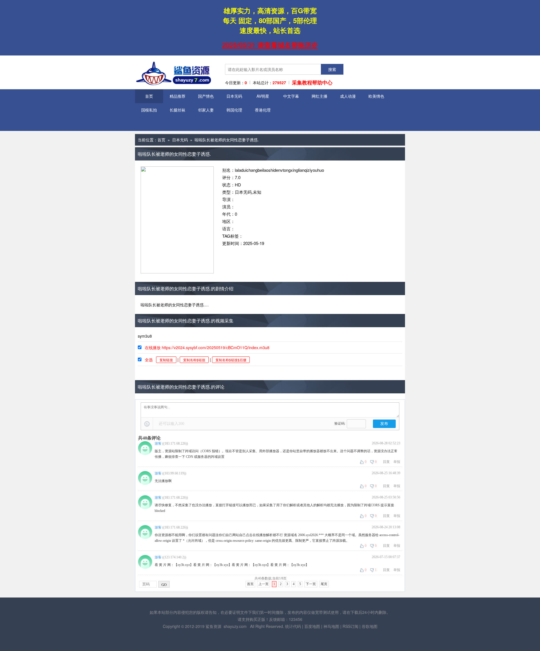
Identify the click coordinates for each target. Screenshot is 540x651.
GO (163, 585)
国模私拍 (149, 110)
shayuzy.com (235, 626)
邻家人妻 (206, 110)
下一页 (311, 584)
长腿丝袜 (177, 110)
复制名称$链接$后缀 (230, 359)
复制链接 (166, 359)
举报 (396, 462)
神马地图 (331, 626)
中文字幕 (291, 96)
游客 (158, 443)
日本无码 (234, 96)
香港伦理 (263, 110)
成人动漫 (348, 96)
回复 (386, 462)
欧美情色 (376, 96)
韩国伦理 (234, 110)
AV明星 (262, 96)
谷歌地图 (369, 626)
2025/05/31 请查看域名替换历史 (270, 45)
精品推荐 (177, 96)
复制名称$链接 (194, 359)
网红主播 (319, 96)
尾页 (324, 584)
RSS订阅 (350, 626)
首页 (149, 96)
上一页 (263, 584)
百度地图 (312, 626)
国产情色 (206, 96)
